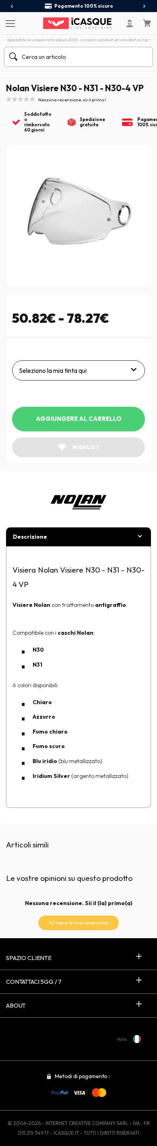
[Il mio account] (130, 23)
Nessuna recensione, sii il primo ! (72, 99)
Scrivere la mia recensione (78, 923)
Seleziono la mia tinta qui (53, 370)
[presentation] (12, 6)
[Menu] (9, 23)
